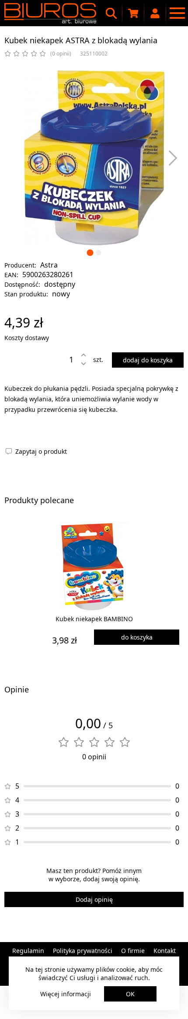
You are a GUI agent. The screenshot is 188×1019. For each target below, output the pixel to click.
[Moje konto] (155, 13)
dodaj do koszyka (148, 360)
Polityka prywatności (82, 950)
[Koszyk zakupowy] (133, 13)
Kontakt (164, 950)
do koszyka (137, 637)
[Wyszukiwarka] (111, 13)
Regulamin (28, 950)
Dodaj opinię (94, 899)
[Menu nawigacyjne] (177, 13)
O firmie (133, 950)
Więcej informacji (65, 994)
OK (130, 994)
